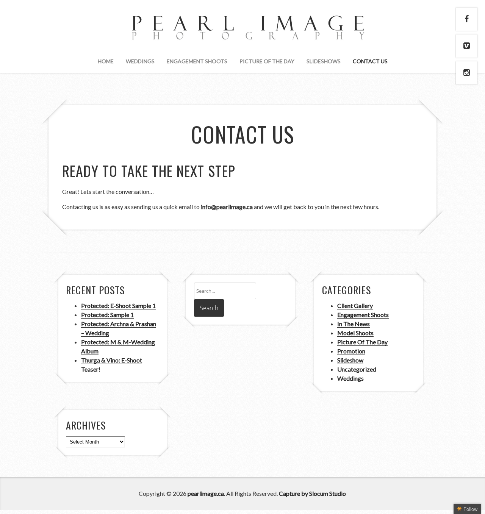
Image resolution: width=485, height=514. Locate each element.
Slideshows (324, 61)
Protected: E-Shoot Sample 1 (118, 305)
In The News (353, 323)
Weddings (140, 61)
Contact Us (370, 61)
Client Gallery (355, 305)
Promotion (351, 351)
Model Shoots (355, 332)
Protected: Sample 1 (107, 314)
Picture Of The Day (266, 61)
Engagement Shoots (197, 61)
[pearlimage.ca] (242, 33)
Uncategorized (356, 369)
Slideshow (350, 360)
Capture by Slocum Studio (312, 493)
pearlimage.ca (206, 493)
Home (106, 61)
